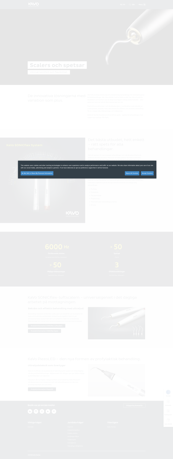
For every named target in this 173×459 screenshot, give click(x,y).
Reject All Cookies (132, 173)
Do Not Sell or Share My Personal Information (37, 173)
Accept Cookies (147, 173)
